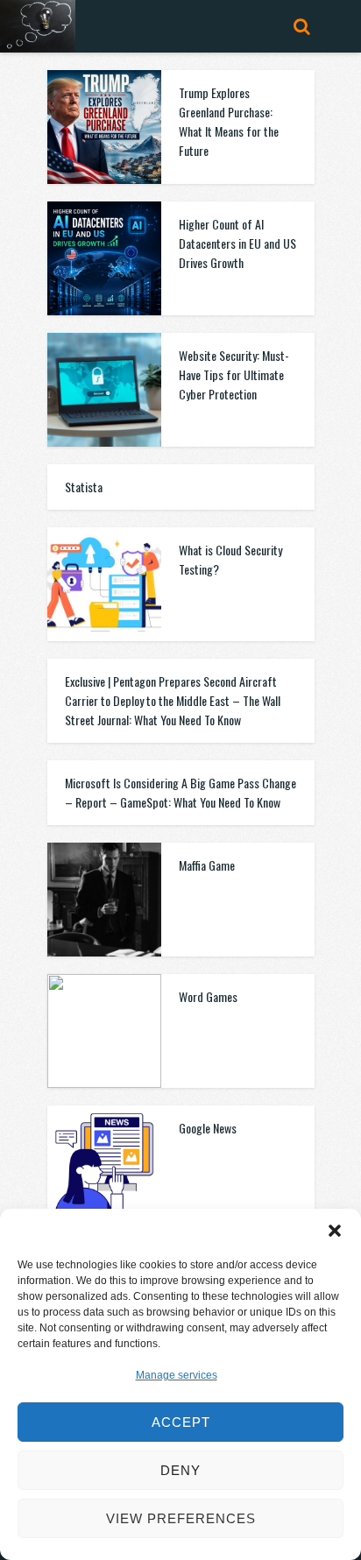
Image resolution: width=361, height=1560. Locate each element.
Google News (208, 1128)
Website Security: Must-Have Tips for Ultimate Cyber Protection (234, 374)
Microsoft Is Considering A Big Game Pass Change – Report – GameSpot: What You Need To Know (180, 792)
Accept (181, 1422)
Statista (84, 486)
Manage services (176, 1375)
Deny (180, 1470)
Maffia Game (207, 865)
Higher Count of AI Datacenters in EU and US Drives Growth (237, 243)
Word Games (208, 996)
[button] (334, 1230)
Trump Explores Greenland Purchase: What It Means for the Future (229, 121)
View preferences (181, 1518)
